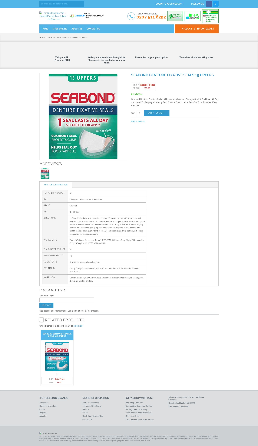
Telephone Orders (151, 16)
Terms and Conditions (91, 405)
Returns (85, 409)
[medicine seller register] (210, 16)
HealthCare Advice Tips (92, 416)
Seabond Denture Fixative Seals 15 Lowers (57, 335)
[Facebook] (209, 4)
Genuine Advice (132, 416)
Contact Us (87, 419)
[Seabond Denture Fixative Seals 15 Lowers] (57, 356)
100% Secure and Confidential (138, 412)
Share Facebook (157, 121)
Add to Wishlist (138, 121)
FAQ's (85, 412)
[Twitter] (216, 4)
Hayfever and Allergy (48, 405)
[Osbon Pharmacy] (88, 14)
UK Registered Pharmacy (136, 409)
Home (42, 38)
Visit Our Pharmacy (90, 402)
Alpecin (42, 416)
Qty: (133, 113)
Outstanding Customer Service (138, 405)
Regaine (42, 412)
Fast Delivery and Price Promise (139, 419)
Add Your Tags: (46, 296)
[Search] (81, 4)
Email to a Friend (151, 121)
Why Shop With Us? (134, 402)
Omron (42, 409)
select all (78, 325)
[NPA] (192, 16)
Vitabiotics (44, 402)
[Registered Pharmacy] (175, 16)
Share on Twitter (163, 121)
